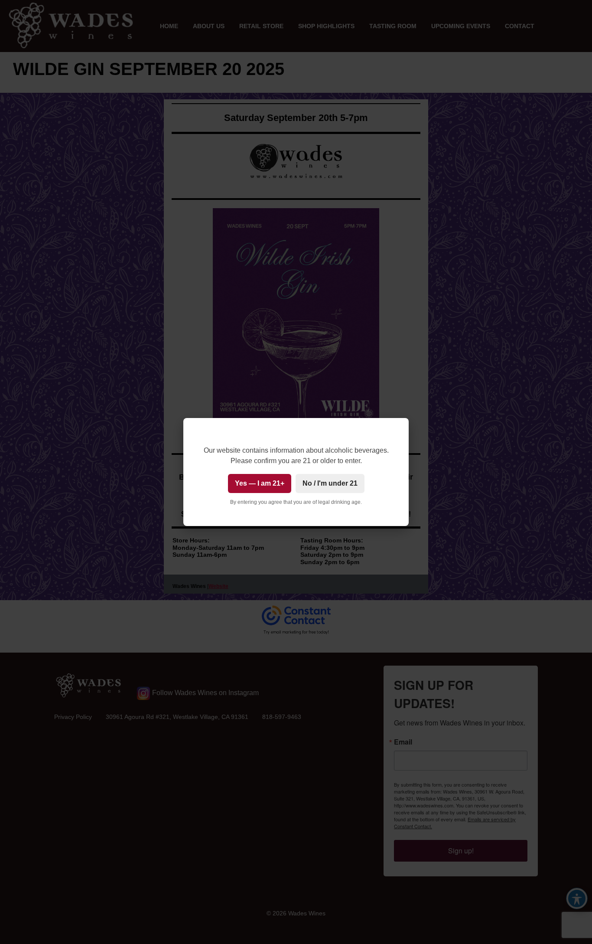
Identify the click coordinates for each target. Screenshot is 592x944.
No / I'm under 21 (330, 483)
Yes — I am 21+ (259, 483)
